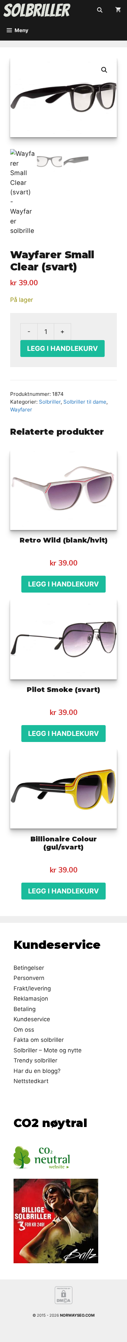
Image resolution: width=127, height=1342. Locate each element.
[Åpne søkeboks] (99, 10)
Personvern (29, 978)
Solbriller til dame (84, 402)
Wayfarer (21, 409)
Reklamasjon (31, 998)
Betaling (25, 1009)
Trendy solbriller (35, 1060)
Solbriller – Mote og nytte (48, 1050)
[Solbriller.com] (36, 10)
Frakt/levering (32, 988)
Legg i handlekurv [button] (63, 584)
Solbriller (50, 402)
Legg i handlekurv (62, 348)
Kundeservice (32, 1019)
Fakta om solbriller (39, 1039)
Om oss (24, 1029)
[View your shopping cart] (118, 10)
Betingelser (29, 967)
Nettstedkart (31, 1081)
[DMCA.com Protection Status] (63, 1302)
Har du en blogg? (37, 1071)
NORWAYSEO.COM (77, 1315)
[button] (104, 70)
